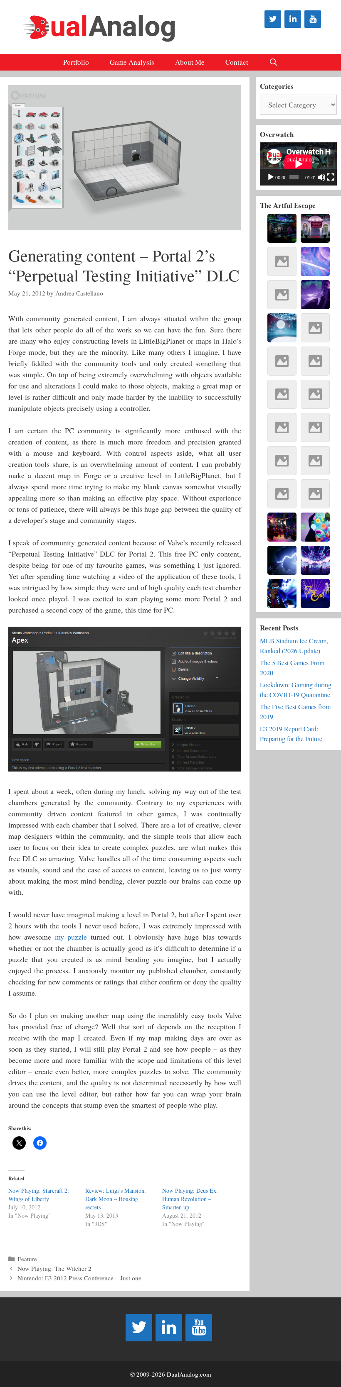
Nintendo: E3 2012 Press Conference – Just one (79, 1278)
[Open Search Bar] (274, 62)
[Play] (271, 177)
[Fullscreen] (330, 177)
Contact (236, 62)
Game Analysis (132, 62)
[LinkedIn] (292, 19)
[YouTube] (312, 19)
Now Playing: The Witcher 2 (54, 1268)
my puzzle (71, 937)
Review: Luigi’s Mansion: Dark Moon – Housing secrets (115, 1199)
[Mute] (321, 177)
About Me (190, 62)
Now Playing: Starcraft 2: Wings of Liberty (38, 1195)
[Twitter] (272, 19)
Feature (27, 1259)
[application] (298, 164)
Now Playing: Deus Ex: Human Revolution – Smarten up (190, 1199)
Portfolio (76, 62)
